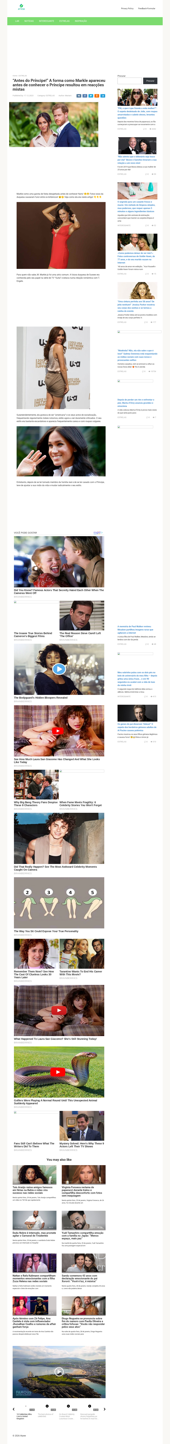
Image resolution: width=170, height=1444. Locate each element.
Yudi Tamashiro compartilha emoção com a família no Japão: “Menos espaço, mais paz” (82, 1235)
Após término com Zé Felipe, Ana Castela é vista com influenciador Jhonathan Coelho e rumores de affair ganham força (34, 1322)
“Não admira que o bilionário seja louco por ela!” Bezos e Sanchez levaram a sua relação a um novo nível (137, 159)
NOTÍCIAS (29, 21)
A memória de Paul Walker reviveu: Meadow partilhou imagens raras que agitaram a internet (135, 629)
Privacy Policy (127, 8)
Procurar (122, 76)
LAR (17, 21)
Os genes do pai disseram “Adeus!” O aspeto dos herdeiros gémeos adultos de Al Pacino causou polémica (137, 727)
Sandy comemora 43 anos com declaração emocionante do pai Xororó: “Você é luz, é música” (79, 1278)
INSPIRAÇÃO (81, 21)
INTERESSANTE (46, 21)
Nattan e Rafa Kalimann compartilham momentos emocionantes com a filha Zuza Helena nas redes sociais (34, 1278)
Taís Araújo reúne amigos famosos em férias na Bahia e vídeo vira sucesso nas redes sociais (32, 1190)
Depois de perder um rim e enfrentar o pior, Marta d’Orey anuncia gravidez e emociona (136, 402)
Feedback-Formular (146, 8)
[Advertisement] (85, 47)
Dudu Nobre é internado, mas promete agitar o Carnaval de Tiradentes (34, 1234)
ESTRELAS (64, 21)
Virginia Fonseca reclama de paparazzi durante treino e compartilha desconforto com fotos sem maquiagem (82, 1191)
